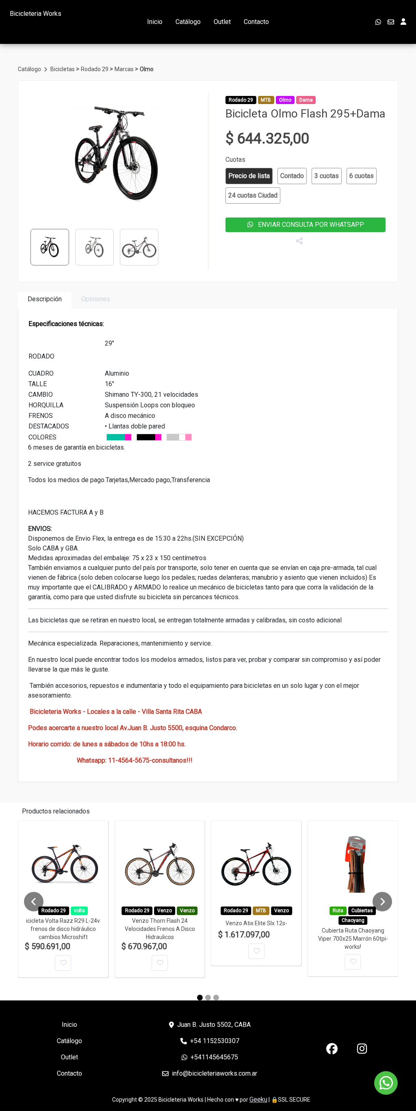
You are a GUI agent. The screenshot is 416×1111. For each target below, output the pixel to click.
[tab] (45, 300)
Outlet (222, 22)
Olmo (147, 69)
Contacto (256, 22)
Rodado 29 (95, 69)
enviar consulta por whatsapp (308, 224)
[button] (249, 176)
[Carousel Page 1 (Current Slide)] (200, 997)
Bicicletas (63, 69)
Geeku (258, 1099)
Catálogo (188, 22)
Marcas (125, 69)
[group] (116, 154)
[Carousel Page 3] (216, 997)
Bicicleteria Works (35, 13)
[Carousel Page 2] (208, 997)
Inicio (154, 22)
